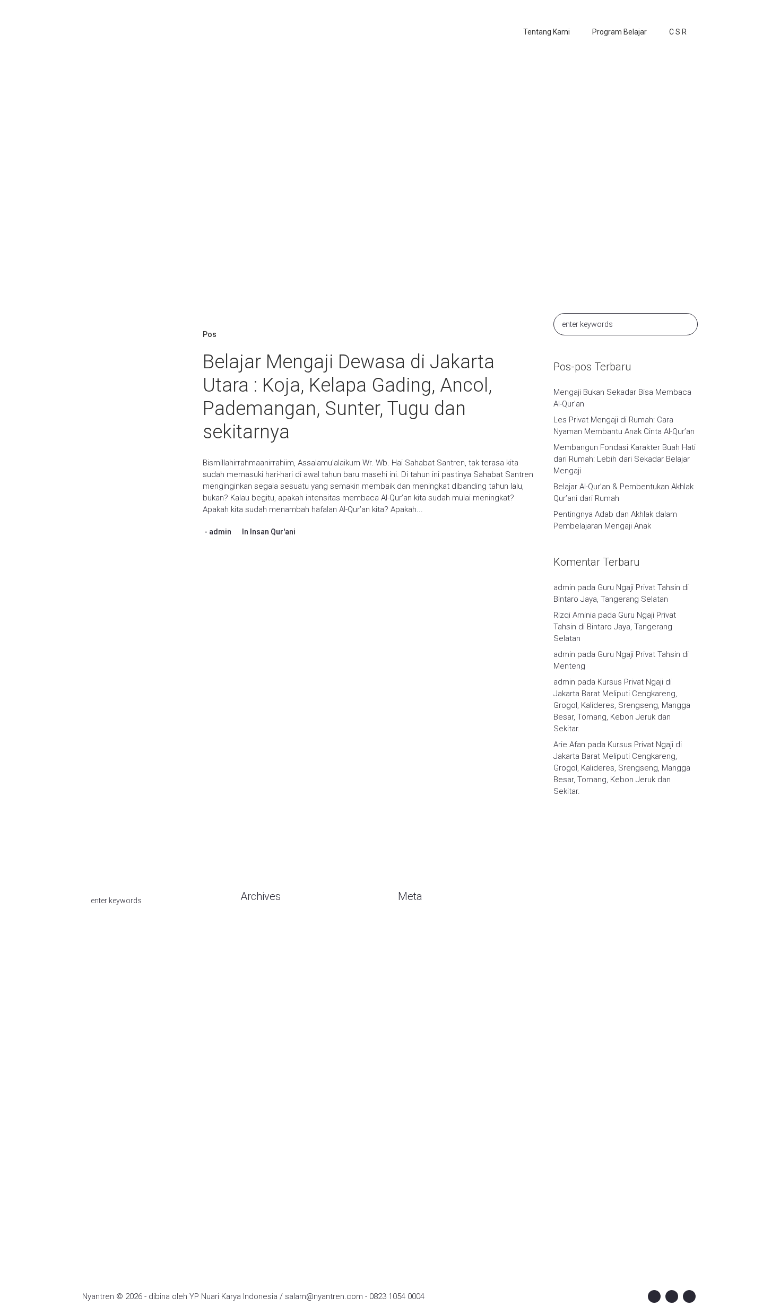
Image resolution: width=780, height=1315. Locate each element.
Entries (419, 945)
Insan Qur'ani (273, 531)
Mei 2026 (256, 961)
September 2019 (270, 1089)
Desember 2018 (269, 1168)
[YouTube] (689, 1296)
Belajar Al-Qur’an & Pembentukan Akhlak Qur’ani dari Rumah (623, 492)
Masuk (409, 930)
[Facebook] (654, 1296)
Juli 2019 (255, 1121)
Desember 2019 (269, 1041)
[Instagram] (671, 1296)
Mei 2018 (256, 1216)
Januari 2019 (262, 1152)
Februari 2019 (264, 1136)
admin (220, 531)
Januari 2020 (262, 1025)
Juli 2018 (255, 1200)
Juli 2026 (255, 945)
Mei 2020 (256, 977)
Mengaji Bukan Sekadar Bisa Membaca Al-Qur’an (622, 398)
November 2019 (268, 1057)
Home (316, 193)
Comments (426, 961)
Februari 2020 (264, 1009)
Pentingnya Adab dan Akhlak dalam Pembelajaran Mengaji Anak (615, 520)
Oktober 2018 (264, 1184)
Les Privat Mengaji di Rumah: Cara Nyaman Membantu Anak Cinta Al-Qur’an (624, 425)
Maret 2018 (260, 1232)
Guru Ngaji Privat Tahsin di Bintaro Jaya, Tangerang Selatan (614, 626)
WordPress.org (425, 977)
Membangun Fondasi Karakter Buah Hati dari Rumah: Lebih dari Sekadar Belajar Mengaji (624, 459)
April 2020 (257, 993)
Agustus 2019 (264, 1105)
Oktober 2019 (264, 1073)
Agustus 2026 (264, 930)
